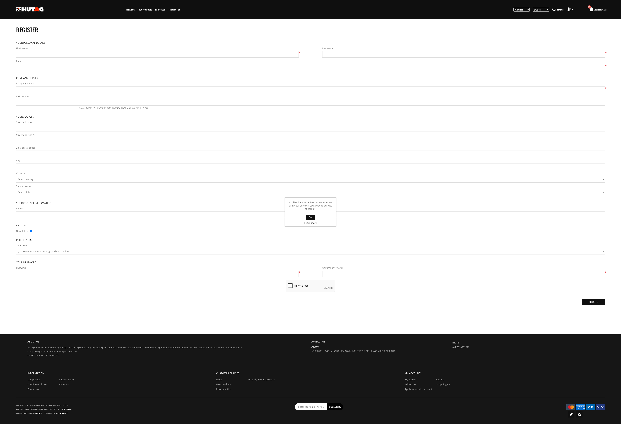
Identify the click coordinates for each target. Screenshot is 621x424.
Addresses (410, 384)
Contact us (175, 9)
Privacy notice (223, 389)
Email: (19, 61)
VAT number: (23, 96)
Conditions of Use (37, 384)
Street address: (24, 122)
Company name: (25, 83)
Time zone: (22, 245)
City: (18, 160)
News (219, 379)
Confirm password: (332, 268)
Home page (131, 9)
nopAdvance (62, 413)
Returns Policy (66, 379)
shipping (67, 409)
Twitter (571, 414)
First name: (22, 48)
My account (160, 9)
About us (64, 384)
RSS (579, 414)
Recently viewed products (262, 379)
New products (145, 9)
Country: (20, 173)
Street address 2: (25, 135)
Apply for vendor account (418, 389)
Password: (21, 268)
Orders (440, 379)
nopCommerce (35, 413)
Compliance (33, 379)
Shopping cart (444, 384)
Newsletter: (22, 231)
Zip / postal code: (25, 148)
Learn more (310, 222)
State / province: (25, 186)
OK (310, 217)
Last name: (328, 48)
